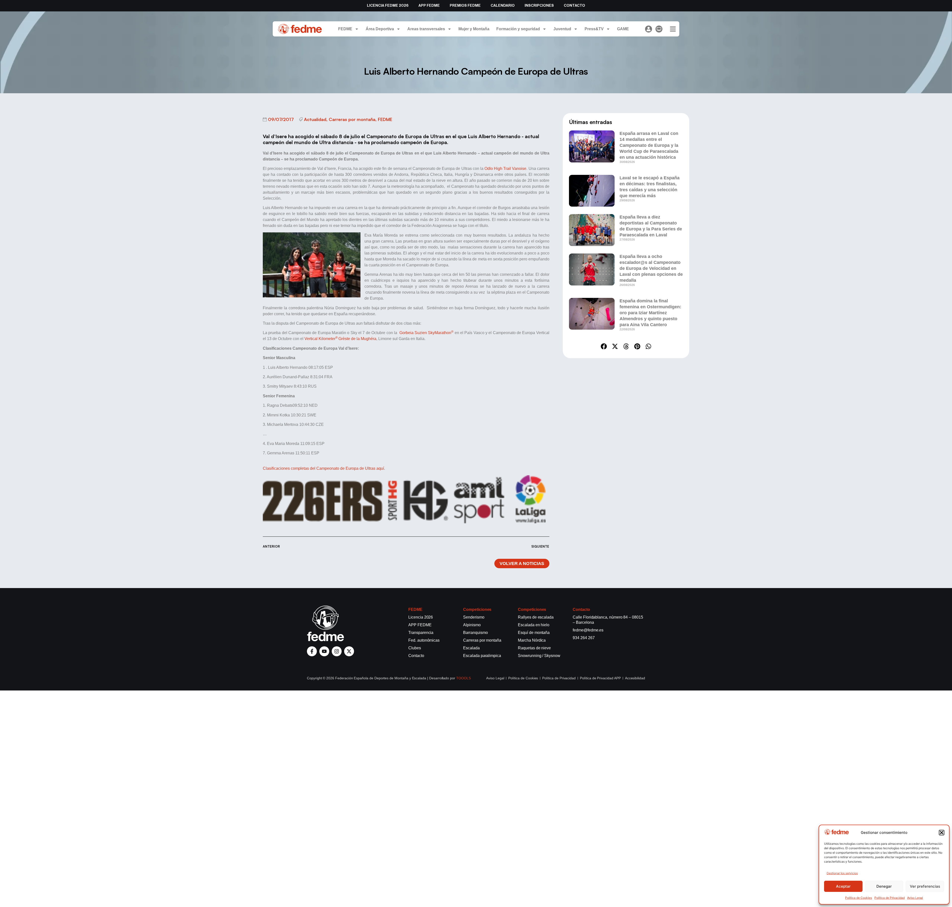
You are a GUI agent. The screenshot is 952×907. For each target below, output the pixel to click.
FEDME (345, 29)
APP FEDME (429, 5)
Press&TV (594, 29)
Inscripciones (539, 5)
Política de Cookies (858, 898)
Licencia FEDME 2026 (388, 5)
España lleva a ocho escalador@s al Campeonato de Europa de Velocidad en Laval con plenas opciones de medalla (651, 268)
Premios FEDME (465, 5)
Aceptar (843, 886)
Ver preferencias (925, 886)
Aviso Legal (915, 898)
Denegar (884, 886)
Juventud (562, 29)
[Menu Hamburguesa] (673, 29)
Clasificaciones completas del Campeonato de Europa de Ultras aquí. (324, 468)
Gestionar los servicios (842, 873)
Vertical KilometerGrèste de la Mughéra (340, 339)
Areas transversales (426, 29)
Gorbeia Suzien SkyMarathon (426, 333)
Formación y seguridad (518, 29)
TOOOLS (463, 678)
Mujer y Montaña (473, 29)
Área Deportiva (380, 29)
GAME (623, 29)
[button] (941, 832)
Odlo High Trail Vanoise (505, 168)
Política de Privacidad (889, 898)
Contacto (574, 5)
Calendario (503, 5)
